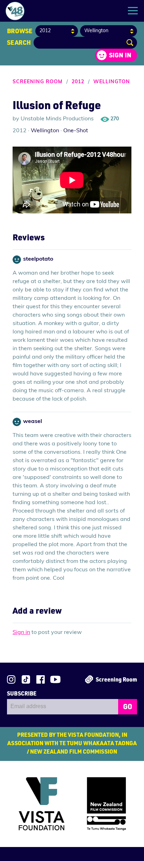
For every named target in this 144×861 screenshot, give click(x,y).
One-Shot (75, 131)
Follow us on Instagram (11, 679)
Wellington (111, 82)
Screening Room (38, 82)
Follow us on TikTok (26, 679)
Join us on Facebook (40, 679)
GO (127, 706)
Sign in (120, 55)
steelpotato (38, 259)
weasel (32, 421)
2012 (78, 82)
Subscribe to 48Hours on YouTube (55, 679)
